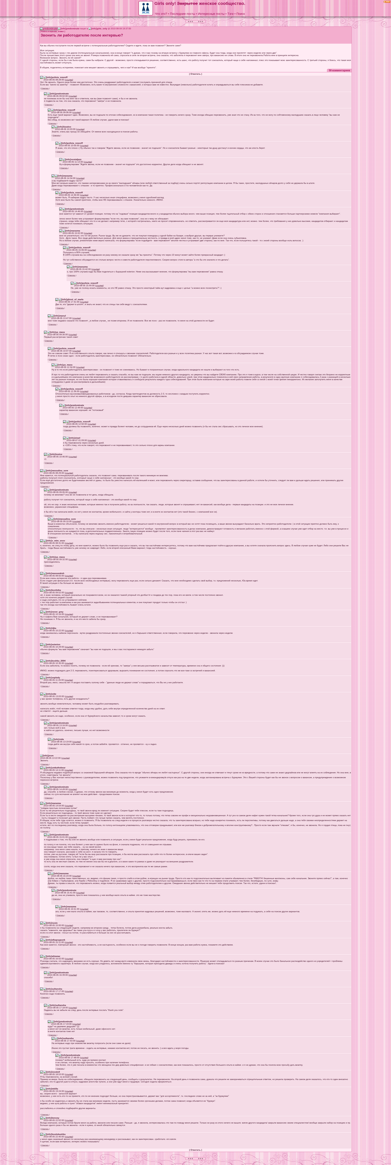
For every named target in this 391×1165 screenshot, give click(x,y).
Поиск (240, 13)
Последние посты (182, 13)
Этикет (61, 31)
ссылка (68, 79)
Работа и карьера (49, 31)
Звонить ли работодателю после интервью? (82, 35)
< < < (191, 21)
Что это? (161, 13)
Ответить (195, 74)
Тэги (230, 13)
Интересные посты (211, 13)
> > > (200, 21)
